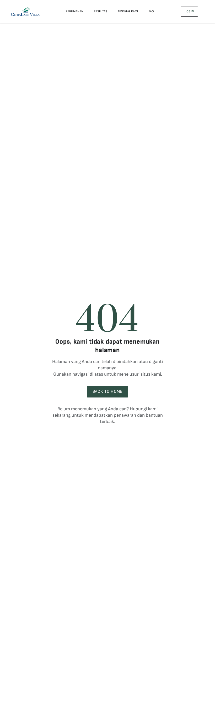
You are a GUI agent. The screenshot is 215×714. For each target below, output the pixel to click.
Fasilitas (100, 11)
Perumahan (74, 11)
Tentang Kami (128, 11)
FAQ (151, 11)
